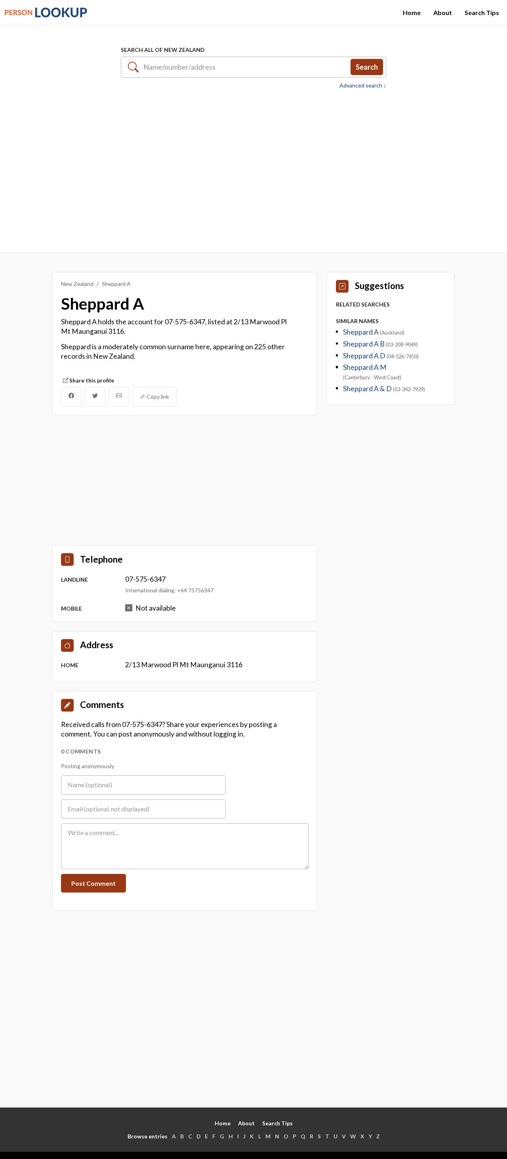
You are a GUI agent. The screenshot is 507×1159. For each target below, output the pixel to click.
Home (412, 12)
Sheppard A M (365, 367)
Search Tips (482, 12)
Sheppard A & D (368, 388)
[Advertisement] (253, 166)
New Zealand (77, 283)
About (442, 12)
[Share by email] (119, 397)
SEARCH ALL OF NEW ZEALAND (162, 49)
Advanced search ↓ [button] (362, 85)
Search (367, 67)
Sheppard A (361, 332)
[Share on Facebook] (71, 397)
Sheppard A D (365, 356)
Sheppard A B (364, 344)
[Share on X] (95, 397)
